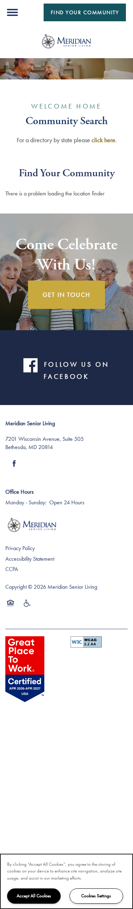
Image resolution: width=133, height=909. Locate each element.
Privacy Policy (20, 548)
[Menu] (12, 12)
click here (103, 140)
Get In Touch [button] (67, 294)
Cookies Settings (96, 896)
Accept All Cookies (34, 896)
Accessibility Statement (29, 558)
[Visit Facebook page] (14, 463)
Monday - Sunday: (25, 502)
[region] (66, 881)
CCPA (11, 569)
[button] (85, 12)
